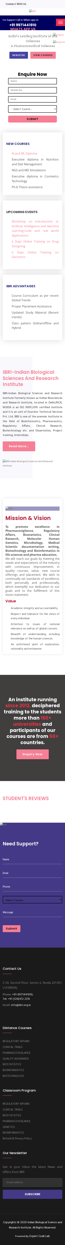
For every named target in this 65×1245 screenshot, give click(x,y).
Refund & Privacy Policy (17, 1138)
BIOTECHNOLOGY (13, 1076)
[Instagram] (47, 4)
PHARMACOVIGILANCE (17, 1053)
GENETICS (9, 1127)
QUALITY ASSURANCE (16, 1058)
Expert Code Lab (40, 1236)
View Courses (43, 55)
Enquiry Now (33, 754)
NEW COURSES (18, 143)
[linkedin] (36, 4)
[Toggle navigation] (60, 22)
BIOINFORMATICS (13, 1070)
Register (18, 55)
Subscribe (32, 1194)
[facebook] (30, 4)
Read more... (19, 446)
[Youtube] (52, 4)
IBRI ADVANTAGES (20, 286)
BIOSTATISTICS (12, 1064)
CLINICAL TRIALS (13, 1047)
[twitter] (41, 4)
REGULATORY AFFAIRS (16, 1041)
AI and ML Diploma (24, 153)
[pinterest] (58, 4)
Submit (11, 928)
